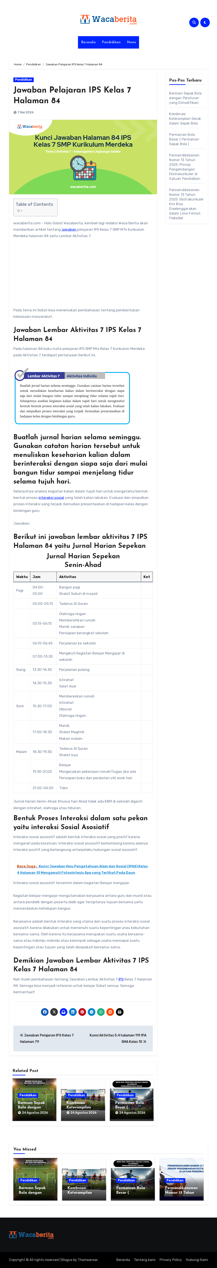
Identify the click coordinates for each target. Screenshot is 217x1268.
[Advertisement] (83, 275)
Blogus (66, 1260)
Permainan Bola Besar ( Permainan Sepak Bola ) (184, 139)
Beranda (88, 42)
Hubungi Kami (197, 1260)
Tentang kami (145, 1260)
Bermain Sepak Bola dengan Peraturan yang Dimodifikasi (185, 98)
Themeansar (87, 1260)
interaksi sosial (51, 497)
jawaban (69, 229)
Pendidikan (111, 42)
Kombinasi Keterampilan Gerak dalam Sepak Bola (185, 118)
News (131, 42)
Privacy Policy (171, 1260)
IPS (121, 979)
